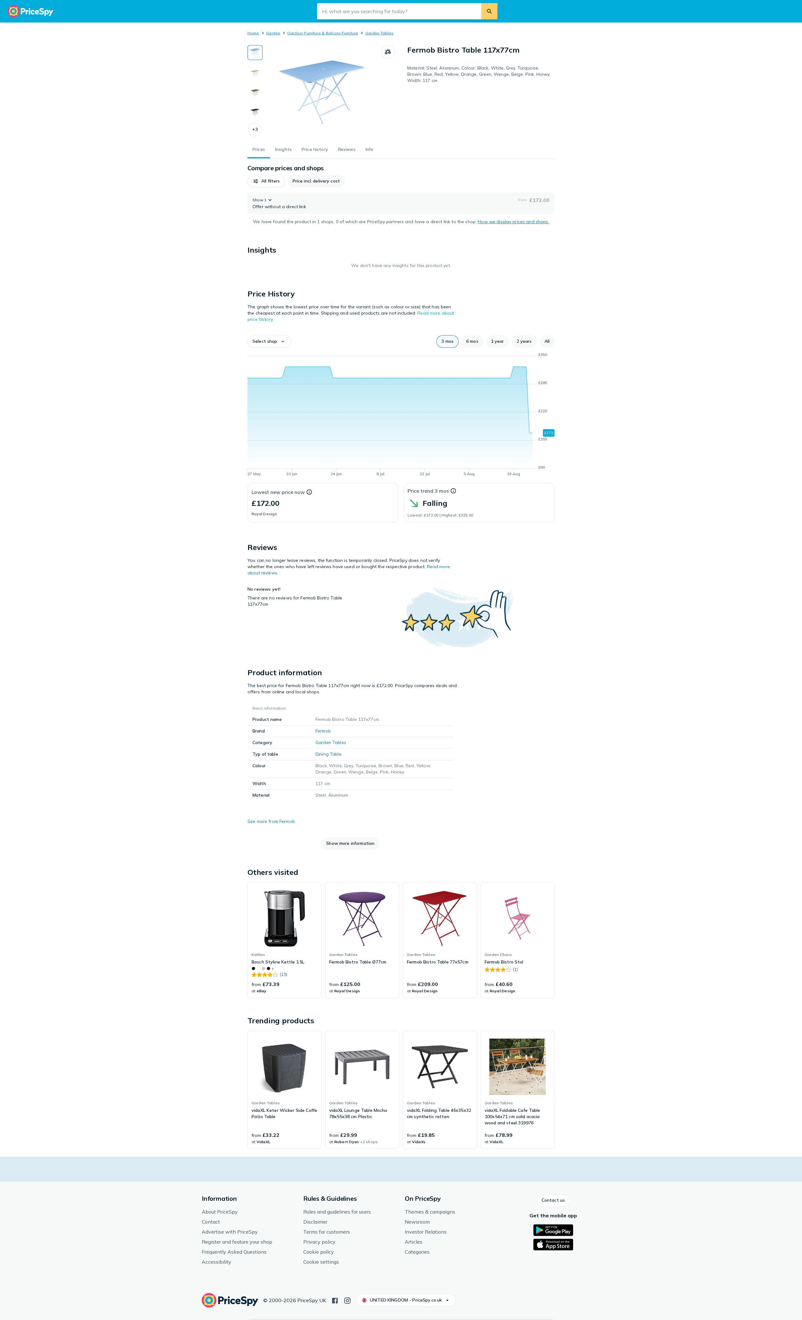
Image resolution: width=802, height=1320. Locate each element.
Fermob (323, 731)
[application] (401, 415)
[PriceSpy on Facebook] (335, 1300)
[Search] (489, 11)
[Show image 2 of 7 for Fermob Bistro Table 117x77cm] (255, 72)
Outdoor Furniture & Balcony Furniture (322, 33)
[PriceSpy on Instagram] (347, 1300)
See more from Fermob (271, 821)
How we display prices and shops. (513, 221)
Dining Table (328, 754)
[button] (255, 129)
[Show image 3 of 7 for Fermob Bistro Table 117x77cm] (255, 91)
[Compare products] (388, 52)
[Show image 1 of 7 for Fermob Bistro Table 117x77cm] (255, 52)
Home (253, 33)
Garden (273, 33)
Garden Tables (379, 33)
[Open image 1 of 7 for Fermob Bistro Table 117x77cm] (322, 92)
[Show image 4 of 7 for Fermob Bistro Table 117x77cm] (255, 110)
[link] (284, 940)
